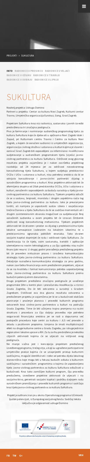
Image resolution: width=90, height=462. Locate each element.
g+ (21, 455)
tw (14, 455)
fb (8, 455)
